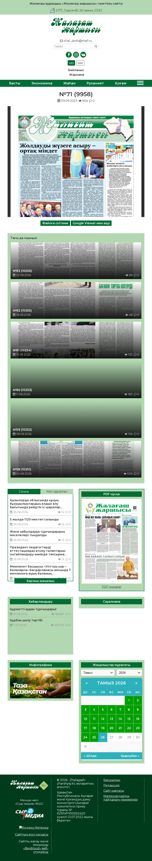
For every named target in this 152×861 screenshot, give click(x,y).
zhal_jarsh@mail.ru (77, 40)
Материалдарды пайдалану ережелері (120, 797)
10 (85, 719)
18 (94, 728)
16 (137, 719)
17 (85, 728)
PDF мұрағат (111, 587)
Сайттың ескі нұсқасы (31, 834)
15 (128, 719)
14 (120, 719)
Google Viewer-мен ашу (91, 223)
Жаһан (69, 83)
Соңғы (24, 491)
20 (111, 728)
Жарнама (76, 74)
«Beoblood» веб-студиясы (35, 850)
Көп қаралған (57, 491)
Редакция (111, 785)
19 (103, 728)
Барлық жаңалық (40, 580)
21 (120, 728)
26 (103, 737)
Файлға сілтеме (55, 223)
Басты (14, 83)
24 (85, 737)
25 (94, 737)
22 (129, 728)
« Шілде (90, 756)
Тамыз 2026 (111, 683)
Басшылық (111, 780)
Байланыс (76, 70)
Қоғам (120, 83)
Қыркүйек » (130, 756)
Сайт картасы (113, 790)
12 (102, 719)
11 (94, 719)
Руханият (95, 83)
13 (111, 719)
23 (138, 728)
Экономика (42, 83)
